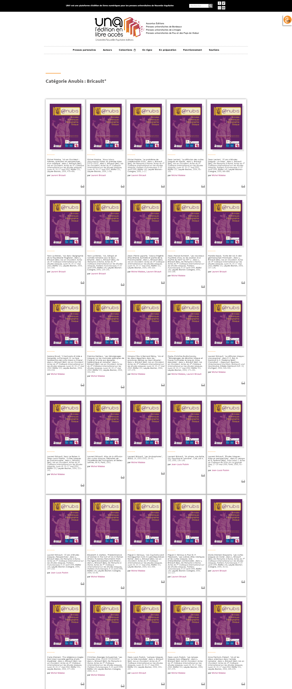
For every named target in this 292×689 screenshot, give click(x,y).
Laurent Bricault (58, 175)
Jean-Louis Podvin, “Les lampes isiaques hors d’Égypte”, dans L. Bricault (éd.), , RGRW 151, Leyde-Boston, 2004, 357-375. (185, 663)
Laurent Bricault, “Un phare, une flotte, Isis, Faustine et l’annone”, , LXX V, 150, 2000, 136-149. (186, 458)
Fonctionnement (192, 50)
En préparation (167, 50)
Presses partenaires (84, 50)
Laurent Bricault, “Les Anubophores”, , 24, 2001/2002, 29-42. (145, 457)
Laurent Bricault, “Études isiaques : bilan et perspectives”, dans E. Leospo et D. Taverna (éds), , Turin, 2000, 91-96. (226, 461)
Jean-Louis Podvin (180, 464)
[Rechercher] (210, 6)
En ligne (147, 50)
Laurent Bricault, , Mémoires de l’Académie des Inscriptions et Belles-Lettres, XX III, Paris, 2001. (105, 459)
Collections (125, 50)
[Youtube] (223, 7)
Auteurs (107, 50)
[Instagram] (219, 7)
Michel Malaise (178, 175)
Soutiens (214, 50)
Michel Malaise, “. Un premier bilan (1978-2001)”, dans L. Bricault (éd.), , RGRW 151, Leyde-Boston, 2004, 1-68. (105, 165)
